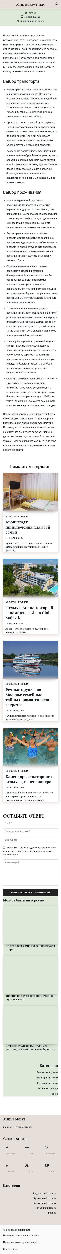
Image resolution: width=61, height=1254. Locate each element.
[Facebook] (7, 1148)
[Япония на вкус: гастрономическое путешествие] (30, 975)
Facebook (10, 1154)
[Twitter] (27, 1165)
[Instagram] (47, 1148)
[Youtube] (47, 1165)
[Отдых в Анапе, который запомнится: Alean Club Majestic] (30, 578)
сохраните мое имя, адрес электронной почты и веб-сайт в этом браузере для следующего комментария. (30, 851)
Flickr (30, 1154)
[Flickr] (27, 1148)
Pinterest (11, 1171)
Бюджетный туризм (32, 21)
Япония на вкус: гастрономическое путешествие (29, 997)
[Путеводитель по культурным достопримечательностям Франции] (30, 1025)
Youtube (50, 1171)
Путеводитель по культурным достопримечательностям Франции (30, 1047)
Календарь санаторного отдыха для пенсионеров (29, 779)
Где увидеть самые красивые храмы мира (30, 947)
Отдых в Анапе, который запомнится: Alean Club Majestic (29, 612)
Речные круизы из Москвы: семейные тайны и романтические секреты (29, 697)
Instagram (50, 1154)
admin (32, 13)
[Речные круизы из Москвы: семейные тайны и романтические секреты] (30, 660)
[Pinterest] (7, 1165)
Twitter (30, 1171)
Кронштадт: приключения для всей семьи (27, 526)
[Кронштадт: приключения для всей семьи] (30, 492)
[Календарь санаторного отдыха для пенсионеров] (30, 747)
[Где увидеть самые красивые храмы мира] (30, 925)
